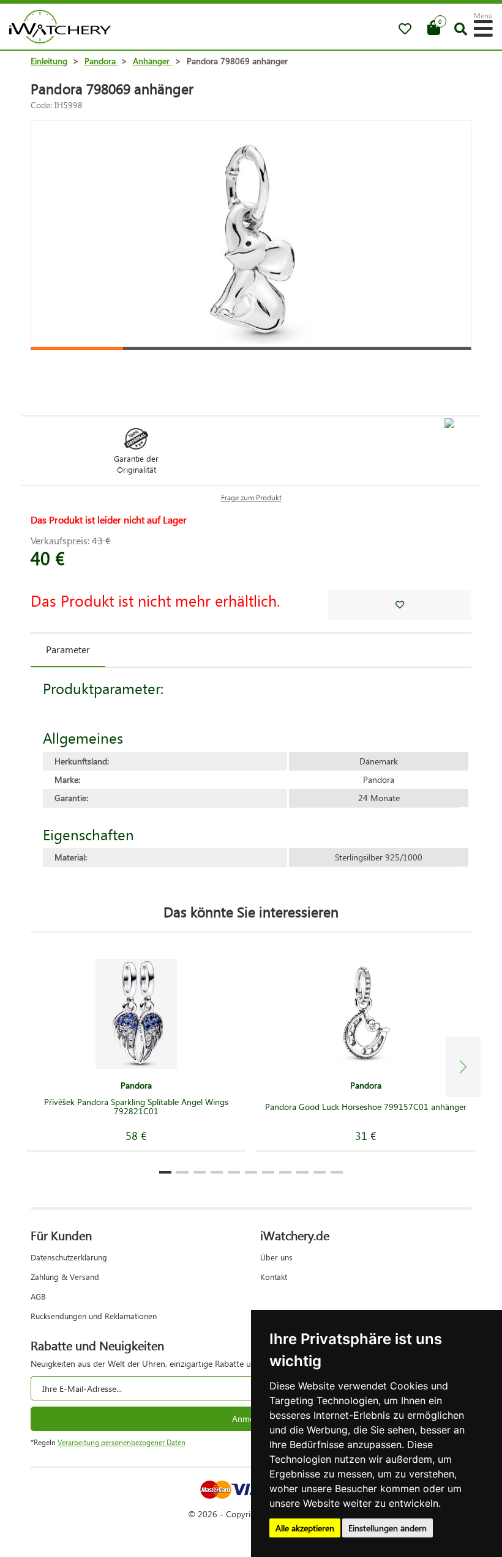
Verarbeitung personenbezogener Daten (121, 1442)
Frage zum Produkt (251, 497)
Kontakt (273, 1276)
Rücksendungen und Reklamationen (94, 1316)
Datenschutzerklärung (69, 1257)
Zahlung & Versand (65, 1276)
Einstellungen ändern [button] (387, 1528)
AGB (38, 1296)
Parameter (68, 649)
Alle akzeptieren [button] (304, 1528)
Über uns (276, 1257)
